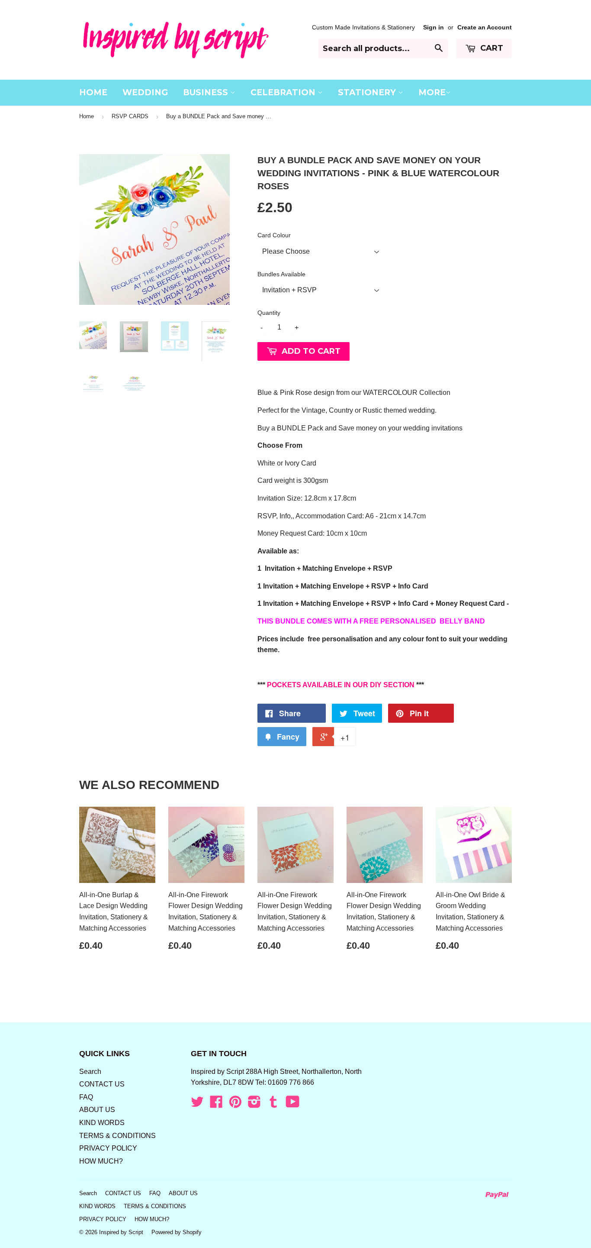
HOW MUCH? (101, 1161)
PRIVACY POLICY (108, 1148)
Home (86, 116)
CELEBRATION (284, 92)
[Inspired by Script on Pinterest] (235, 1104)
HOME (93, 92)
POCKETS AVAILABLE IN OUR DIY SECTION (340, 685)
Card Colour (274, 235)
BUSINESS (206, 92)
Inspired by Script (121, 1232)
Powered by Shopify (176, 1232)
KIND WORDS (102, 1122)
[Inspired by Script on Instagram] (254, 1104)
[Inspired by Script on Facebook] (216, 1104)
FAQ (86, 1097)
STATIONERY (368, 92)
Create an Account (484, 27)
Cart (490, 48)
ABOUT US (97, 1109)
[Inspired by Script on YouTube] (292, 1104)
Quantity (268, 312)
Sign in (433, 27)
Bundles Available (281, 274)
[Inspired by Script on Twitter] (197, 1104)
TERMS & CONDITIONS (117, 1135)
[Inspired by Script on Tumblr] (273, 1104)
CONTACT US (102, 1084)
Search (90, 1071)
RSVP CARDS (130, 116)
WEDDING (145, 92)
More (432, 92)
